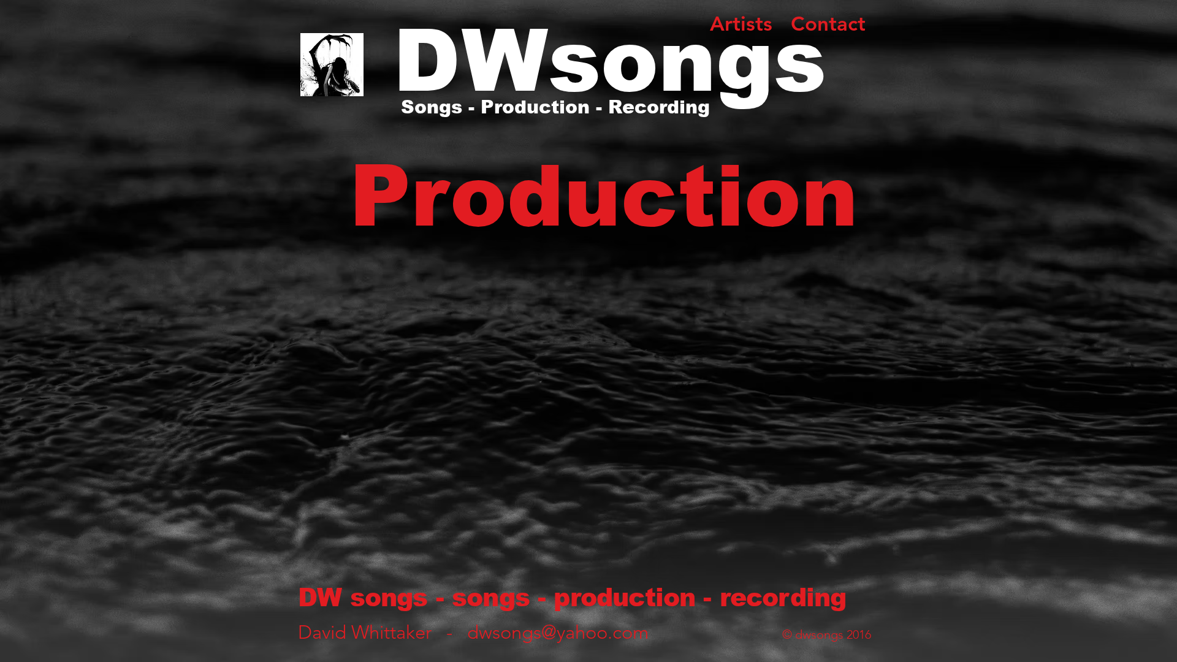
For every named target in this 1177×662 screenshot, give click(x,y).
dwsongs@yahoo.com (558, 632)
